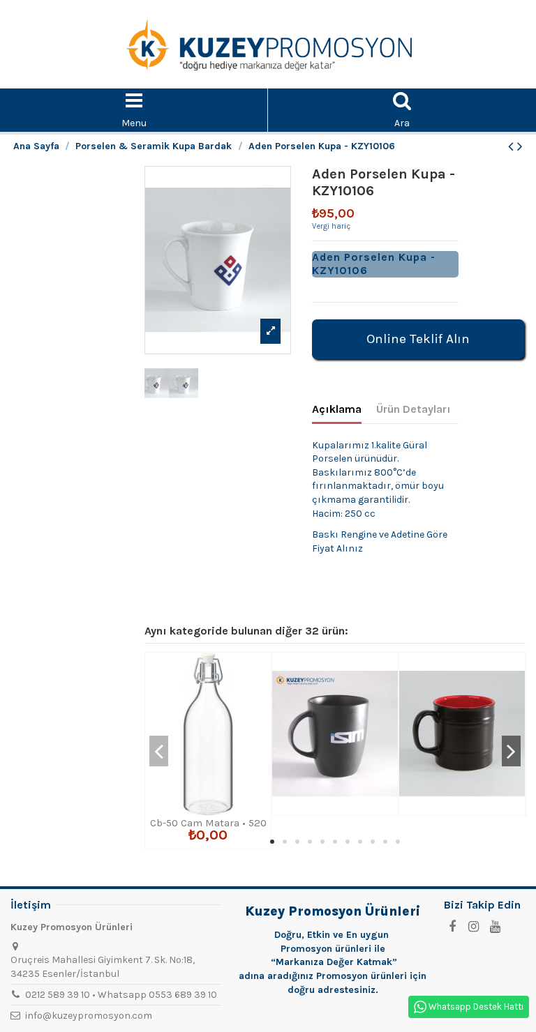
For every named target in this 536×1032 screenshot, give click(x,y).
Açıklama (337, 409)
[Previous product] (512, 146)
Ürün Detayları (413, 409)
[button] (272, 842)
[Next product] (520, 146)
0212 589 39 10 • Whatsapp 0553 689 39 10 (121, 995)
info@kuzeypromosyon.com (88, 1016)
